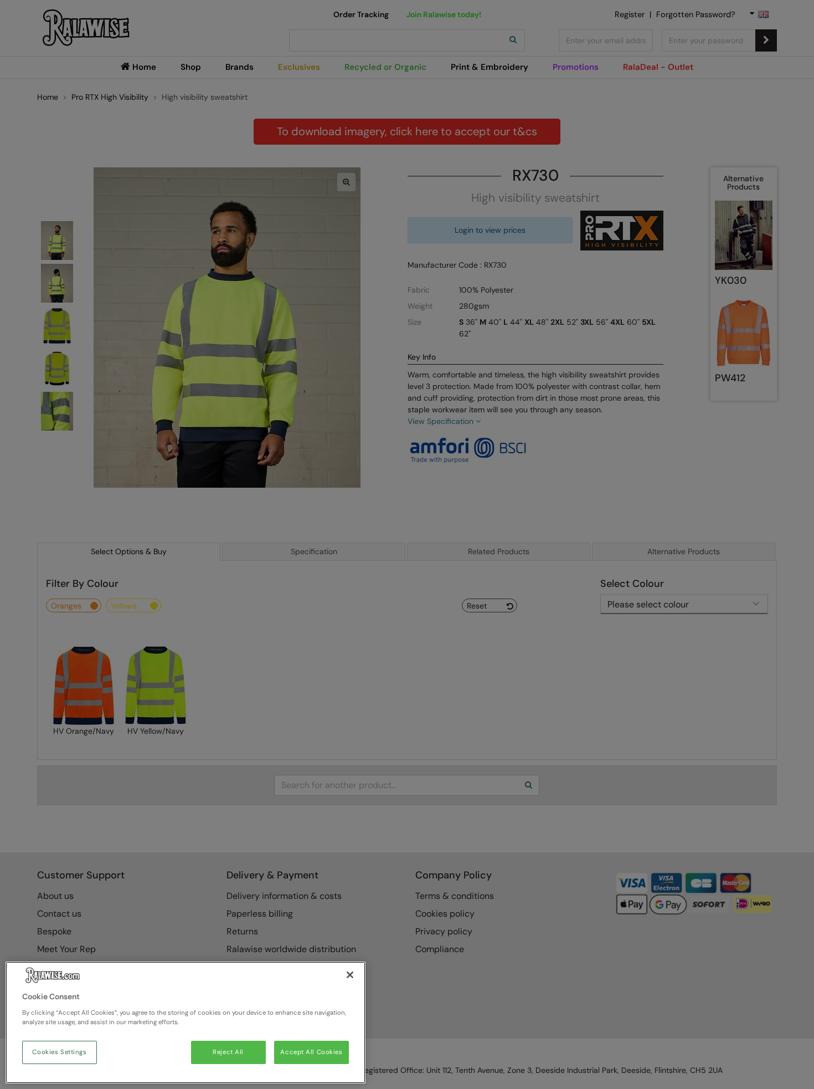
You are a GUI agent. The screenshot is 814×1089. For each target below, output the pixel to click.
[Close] (350, 975)
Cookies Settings (59, 1052)
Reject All (228, 1052)
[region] (185, 1022)
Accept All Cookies (311, 1052)
